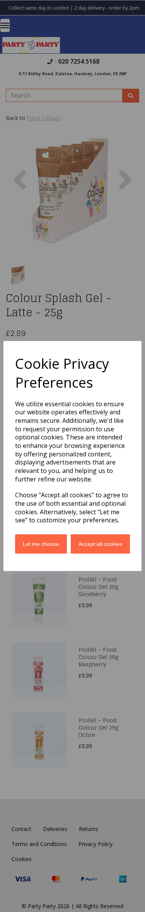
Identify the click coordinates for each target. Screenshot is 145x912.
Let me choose (41, 544)
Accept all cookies (100, 544)
